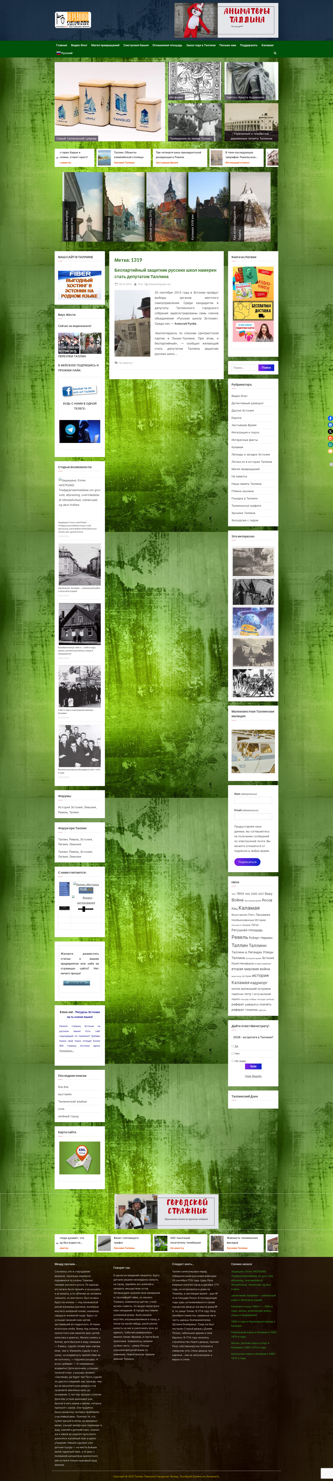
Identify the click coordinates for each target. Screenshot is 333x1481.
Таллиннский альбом (72, 1101)
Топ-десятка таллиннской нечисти (90, 1240)
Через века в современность (86, 155)
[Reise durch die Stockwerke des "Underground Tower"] (253, 652)
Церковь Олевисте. (199, 1240)
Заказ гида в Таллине (201, 45)
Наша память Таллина (247, 484)
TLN (140, 284)
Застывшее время (252, 901)
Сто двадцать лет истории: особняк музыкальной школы (201, 155)
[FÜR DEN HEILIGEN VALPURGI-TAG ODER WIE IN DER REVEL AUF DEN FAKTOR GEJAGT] (253, 562)
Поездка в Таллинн (245, 498)
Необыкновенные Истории (249, 920)
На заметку (126, 362)
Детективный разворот (248, 403)
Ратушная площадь (247, 930)
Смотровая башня (136, 45)
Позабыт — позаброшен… (255, 1240)
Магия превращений (105, 45)
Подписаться (247, 862)
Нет (237, 1053)
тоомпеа (251, 1009)
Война (238, 900)
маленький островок (256, 988)
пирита (236, 999)
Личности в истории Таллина (88, 163)
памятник (238, 994)
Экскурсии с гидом (245, 520)
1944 (240, 893)
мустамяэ (65, 1094)
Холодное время (253, 958)
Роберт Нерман (260, 938)
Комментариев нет (160, 284)
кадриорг (259, 982)
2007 (261, 893)
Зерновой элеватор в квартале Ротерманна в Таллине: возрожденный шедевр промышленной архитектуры (146, 155)
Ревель (240, 937)
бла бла (63, 1087)
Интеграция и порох (245, 432)
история (246, 976)
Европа (236, 417)
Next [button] (97, 342)
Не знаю (240, 1061)
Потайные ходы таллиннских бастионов (259, 155)
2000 (254, 893)
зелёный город (68, 1116)
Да (236, 1046)
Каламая (268, 45)
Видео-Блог (79, 45)
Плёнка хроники (243, 491)
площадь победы (248, 999)
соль (61, 1108)
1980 (247, 894)
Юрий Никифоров (243, 963)
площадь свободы (265, 999)
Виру (268, 893)
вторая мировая (263, 963)
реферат (238, 1004)
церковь (262, 1010)
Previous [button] (62, 342)
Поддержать (249, 45)
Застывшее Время (255, 162)
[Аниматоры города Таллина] (226, 20)
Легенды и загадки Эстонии (251, 454)
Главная (61, 45)
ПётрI (255, 925)
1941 (234, 894)
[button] (330, 418)
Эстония (268, 958)
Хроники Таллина (197, 162)
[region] (79, 343)
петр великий (262, 994)
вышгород (236, 976)
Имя (245, 794)
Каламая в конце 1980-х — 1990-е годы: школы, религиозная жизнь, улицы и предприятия (77, 650)
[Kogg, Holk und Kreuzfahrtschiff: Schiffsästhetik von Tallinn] (253, 623)
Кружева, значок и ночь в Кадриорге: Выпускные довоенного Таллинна (147, 1240)
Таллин (240, 945)
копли (236, 988)
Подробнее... (66, 1050)
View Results (253, 1076)
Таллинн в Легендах (247, 952)
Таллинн (258, 945)
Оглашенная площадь (167, 45)
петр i (248, 994)
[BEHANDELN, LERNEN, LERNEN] (253, 683)
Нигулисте (236, 925)
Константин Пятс (243, 914)
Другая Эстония (243, 410)
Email (246, 810)
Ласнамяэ (263, 914)
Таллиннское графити (246, 505)
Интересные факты (245, 440)
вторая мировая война (251, 969)
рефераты (252, 1004)
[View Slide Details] (74, 343)
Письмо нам (227, 45)
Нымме (246, 925)
